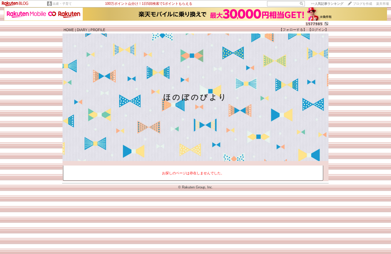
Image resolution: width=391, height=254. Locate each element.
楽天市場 (382, 4)
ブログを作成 (362, 4)
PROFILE (97, 30)
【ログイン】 (318, 30)
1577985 (314, 24)
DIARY (82, 30)
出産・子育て (62, 4)
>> (327, 4)
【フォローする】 (293, 30)
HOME (69, 30)
